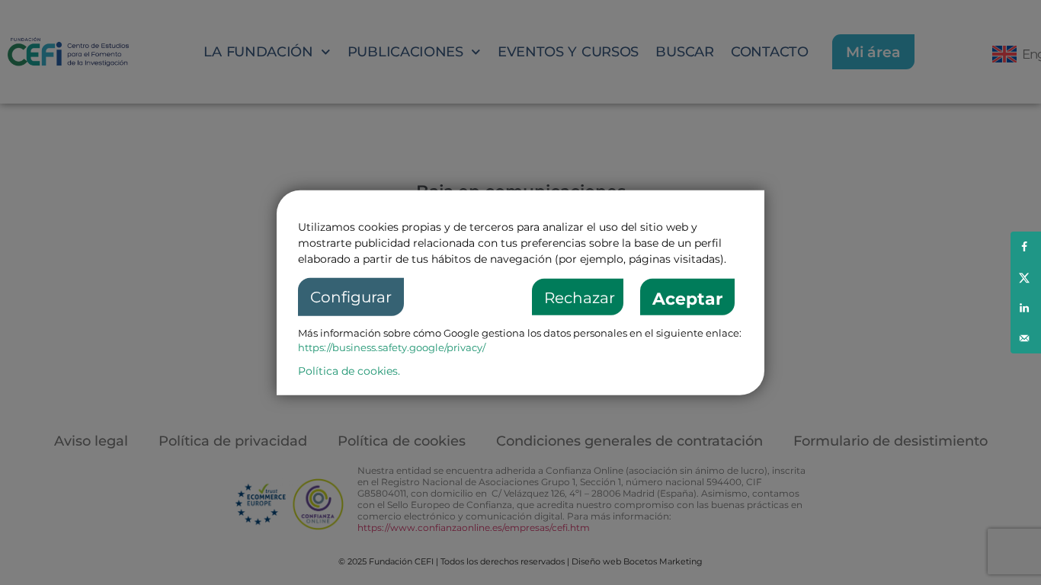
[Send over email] (1026, 338)
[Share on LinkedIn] (1026, 307)
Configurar (351, 297)
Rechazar (579, 298)
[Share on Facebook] (1026, 247)
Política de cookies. (349, 370)
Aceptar (687, 299)
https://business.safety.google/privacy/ (391, 347)
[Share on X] (1026, 277)
